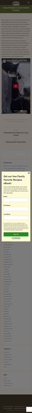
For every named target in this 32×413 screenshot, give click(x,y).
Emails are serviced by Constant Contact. (14, 229)
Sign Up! (16, 234)
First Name (7, 205)
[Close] (29, 173)
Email (5, 196)
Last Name (7, 214)
